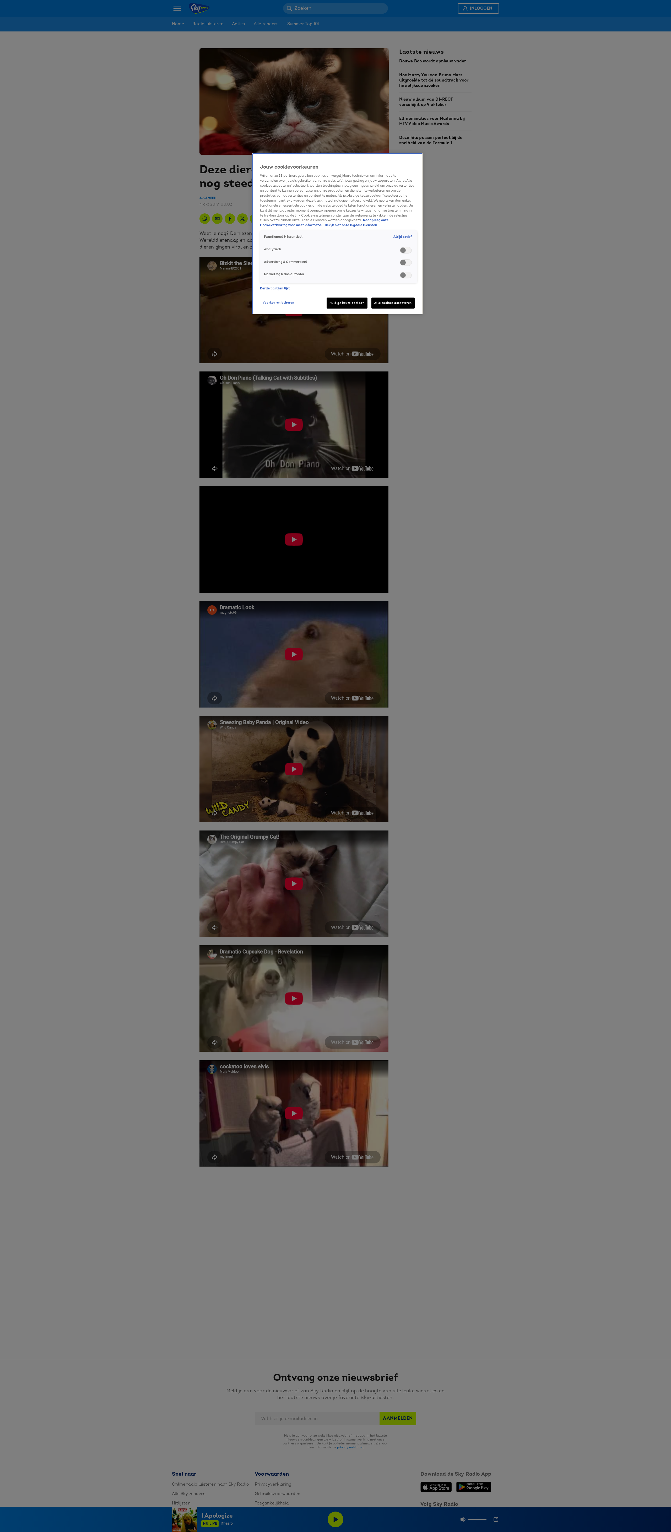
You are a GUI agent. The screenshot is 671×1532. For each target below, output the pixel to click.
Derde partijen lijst (275, 288)
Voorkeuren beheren (278, 303)
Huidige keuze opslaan (347, 303)
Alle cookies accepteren (393, 303)
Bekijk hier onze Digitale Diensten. (351, 225)
